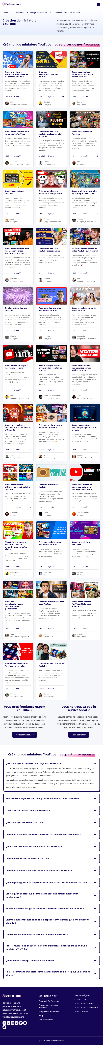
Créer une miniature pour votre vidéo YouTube (50, 543)
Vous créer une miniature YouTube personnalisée (16, 664)
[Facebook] (4, 1023)
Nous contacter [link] (78, 734)
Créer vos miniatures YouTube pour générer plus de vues (84, 427)
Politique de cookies (83, 1003)
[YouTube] (25, 1023)
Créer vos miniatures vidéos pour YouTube (51, 602)
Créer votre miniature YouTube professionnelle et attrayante (18, 427)
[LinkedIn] (21, 1023)
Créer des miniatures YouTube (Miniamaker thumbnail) (82, 604)
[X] (8, 1023)
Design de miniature (38, 13)
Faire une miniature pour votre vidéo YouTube (50, 309)
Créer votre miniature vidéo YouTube (51, 664)
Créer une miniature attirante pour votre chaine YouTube (17, 487)
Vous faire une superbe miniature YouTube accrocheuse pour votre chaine (16, 546)
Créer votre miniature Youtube (82, 132)
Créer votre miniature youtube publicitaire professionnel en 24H (82, 487)
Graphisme (19, 13)
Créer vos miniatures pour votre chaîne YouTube (17, 132)
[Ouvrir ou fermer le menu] (98, 5)
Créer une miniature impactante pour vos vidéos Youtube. (81, 368)
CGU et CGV (80, 999)
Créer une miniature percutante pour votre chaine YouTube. (82, 74)
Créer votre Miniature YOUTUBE (82, 543)
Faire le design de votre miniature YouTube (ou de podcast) (50, 368)
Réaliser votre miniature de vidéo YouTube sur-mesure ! (85, 249)
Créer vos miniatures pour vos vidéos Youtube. (50, 426)
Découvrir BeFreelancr (49, 1001)
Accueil (6, 13)
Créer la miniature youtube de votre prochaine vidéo (84, 192)
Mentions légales (82, 995)
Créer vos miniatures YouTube (14, 192)
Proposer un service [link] (24, 734)
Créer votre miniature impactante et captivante (50, 192)
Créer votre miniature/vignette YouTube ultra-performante (14, 605)
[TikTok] (4, 1027)
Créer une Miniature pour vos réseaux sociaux (16, 366)
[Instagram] (12, 1023)
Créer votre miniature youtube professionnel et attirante (50, 134)
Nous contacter (81, 1011)
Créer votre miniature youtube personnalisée (49, 249)
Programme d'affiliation (49, 1011)
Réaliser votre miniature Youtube (16, 309)
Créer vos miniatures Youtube (48, 485)
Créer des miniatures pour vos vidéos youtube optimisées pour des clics (17, 251)
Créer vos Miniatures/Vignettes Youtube (48, 74)
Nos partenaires (46, 1019)
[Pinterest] (17, 1023)
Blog (41, 1015)
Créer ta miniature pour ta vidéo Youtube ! (84, 309)
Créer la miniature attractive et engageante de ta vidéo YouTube (16, 74)
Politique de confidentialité (86, 1007)
